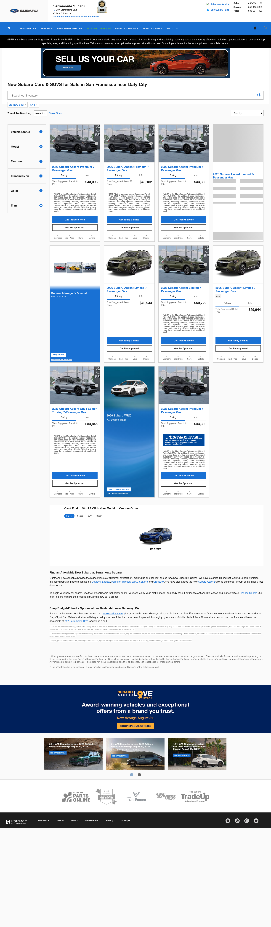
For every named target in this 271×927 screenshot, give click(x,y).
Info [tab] (87, 175)
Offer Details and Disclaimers (61, 360)
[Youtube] (257, 821)
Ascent (39, 113)
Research (47, 28)
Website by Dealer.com (16, 822)
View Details (156, 556)
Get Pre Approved (74, 227)
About (73, 820)
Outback (96, 581)
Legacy (106, 581)
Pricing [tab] (64, 175)
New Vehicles (28, 28)
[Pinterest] (238, 821)
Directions (43, 820)
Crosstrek (158, 581)
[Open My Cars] (254, 28)
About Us (172, 28)
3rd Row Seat (17, 104)
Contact (59, 820)
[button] (238, 296)
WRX (135, 581)
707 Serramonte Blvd (76, 621)
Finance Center (248, 593)
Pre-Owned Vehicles (69, 28)
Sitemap (125, 820)
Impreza (156, 549)
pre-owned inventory (113, 613)
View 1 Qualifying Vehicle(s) (119, 490)
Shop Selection (59, 355)
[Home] (24, 11)
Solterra (143, 581)
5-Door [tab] (69, 515)
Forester (115, 581)
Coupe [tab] (80, 515)
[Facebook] (229, 821)
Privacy (109, 820)
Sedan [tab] (99, 515)
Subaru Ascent (206, 581)
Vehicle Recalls (91, 820)
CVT (33, 104)
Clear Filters (56, 113)
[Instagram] (247, 821)
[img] (135, 63)
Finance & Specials (126, 28)
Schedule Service (220, 4)
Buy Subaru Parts (220, 9)
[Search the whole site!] (265, 27)
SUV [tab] (90, 515)
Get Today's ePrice (75, 219)
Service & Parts (152, 28)
